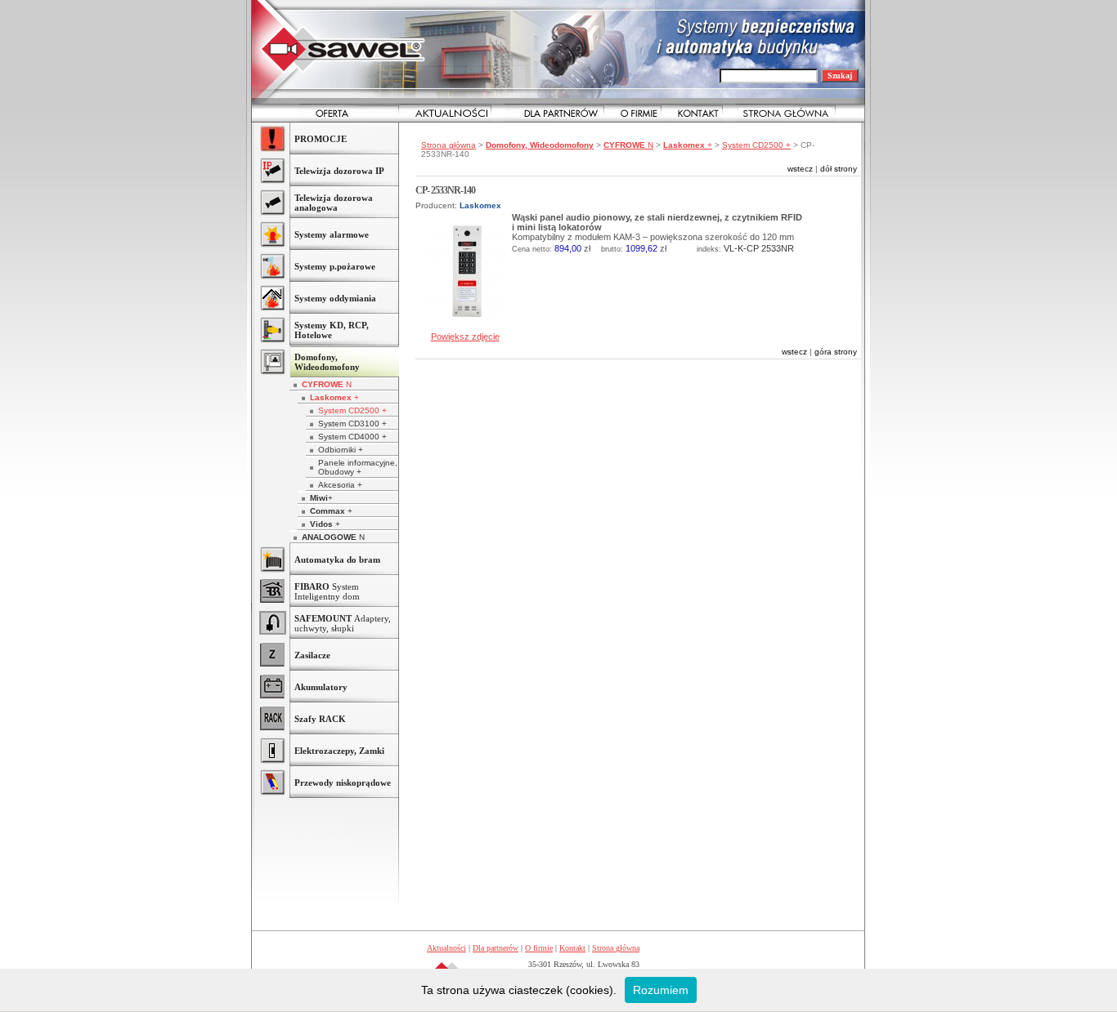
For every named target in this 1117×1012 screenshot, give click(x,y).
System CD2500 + (352, 410)
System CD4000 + (352, 436)
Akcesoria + (340, 484)
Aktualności (446, 947)
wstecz (800, 168)
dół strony (838, 168)
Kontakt (572, 947)
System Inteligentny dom (327, 591)
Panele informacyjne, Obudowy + (357, 467)
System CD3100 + (352, 423)
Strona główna (448, 144)
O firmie (539, 947)
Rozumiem (661, 989)
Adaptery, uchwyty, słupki (342, 623)
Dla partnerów (495, 947)
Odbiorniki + (340, 449)
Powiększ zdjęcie (465, 336)
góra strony (835, 351)
